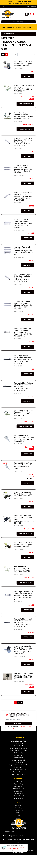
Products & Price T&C (18, 796)
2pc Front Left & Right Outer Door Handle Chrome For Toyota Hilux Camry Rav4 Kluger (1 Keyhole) (23, 223)
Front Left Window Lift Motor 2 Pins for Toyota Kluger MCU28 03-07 (23, 494)
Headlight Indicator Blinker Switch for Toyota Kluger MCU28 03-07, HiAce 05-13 (24, 676)
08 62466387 (9, 832)
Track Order (18, 808)
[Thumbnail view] (3, 54)
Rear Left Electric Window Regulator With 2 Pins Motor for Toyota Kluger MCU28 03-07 (23, 413)
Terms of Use (18, 784)
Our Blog (18, 815)
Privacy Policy (10, 728)
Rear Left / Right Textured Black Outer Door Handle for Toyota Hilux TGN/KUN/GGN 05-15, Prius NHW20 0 (23, 386)
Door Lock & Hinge (18, 774)
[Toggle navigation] (27, 14)
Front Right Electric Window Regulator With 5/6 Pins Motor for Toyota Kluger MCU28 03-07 (23, 115)
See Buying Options (25, 103)
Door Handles (18, 762)
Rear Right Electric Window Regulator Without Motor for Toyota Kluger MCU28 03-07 (24, 438)
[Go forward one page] (21, 702)
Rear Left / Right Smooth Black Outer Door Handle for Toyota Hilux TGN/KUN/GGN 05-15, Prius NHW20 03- (23, 622)
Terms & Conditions (25, 726)
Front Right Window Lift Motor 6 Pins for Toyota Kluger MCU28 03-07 (23, 63)
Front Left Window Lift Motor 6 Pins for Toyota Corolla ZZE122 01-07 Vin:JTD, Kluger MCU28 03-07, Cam (23, 649)
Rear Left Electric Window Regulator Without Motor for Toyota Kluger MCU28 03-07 (23, 465)
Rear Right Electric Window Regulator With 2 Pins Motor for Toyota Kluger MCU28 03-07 (23, 569)
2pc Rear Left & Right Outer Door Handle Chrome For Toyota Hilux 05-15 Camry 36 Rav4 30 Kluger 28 (23, 305)
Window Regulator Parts (18, 741)
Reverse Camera (18, 772)
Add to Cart (27, 76)
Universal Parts (18, 746)
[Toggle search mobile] (30, 14)
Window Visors (18, 758)
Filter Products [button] (8, 34)
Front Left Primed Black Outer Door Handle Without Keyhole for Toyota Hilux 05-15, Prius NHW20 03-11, (23, 332)
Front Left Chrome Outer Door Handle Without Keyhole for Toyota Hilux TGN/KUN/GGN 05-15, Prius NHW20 (23, 196)
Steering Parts (18, 755)
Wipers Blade (18, 767)
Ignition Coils (18, 753)
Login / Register (31, 6)
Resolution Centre (18, 810)
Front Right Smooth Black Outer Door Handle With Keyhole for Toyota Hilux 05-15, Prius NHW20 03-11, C (24, 595)
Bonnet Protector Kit (18, 760)
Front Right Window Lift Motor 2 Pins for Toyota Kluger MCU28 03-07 (23, 544)
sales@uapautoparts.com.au (14, 836)
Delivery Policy (18, 798)
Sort (15, 55)
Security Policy (18, 793)
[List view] (6, 54)
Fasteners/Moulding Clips (18, 769)
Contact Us (18, 813)
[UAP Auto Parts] (7, 14)
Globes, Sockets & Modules (18, 750)
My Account (18, 805)
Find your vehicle (18, 22)
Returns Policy (18, 791)
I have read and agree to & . (18, 727)
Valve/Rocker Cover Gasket (19, 748)
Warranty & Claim (18, 789)
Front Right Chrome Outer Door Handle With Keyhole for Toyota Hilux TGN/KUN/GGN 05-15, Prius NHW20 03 (23, 141)
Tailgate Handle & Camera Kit (18, 765)
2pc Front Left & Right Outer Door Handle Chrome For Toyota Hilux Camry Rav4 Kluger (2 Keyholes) (23, 169)
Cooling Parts (18, 743)
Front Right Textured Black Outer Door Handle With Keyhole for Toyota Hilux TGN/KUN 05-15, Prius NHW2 (23, 359)
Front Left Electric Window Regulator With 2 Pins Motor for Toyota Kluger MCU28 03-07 (24, 88)
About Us (18, 781)
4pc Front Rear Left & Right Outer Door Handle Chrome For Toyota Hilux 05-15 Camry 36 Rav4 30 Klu (23, 250)
